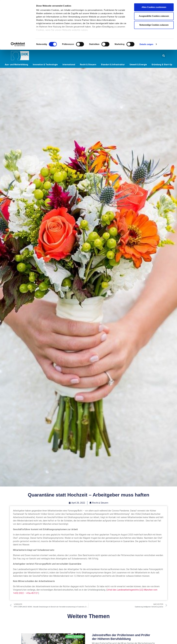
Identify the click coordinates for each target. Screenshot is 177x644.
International (69, 64)
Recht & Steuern (88, 64)
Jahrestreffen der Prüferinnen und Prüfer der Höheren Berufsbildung (121, 636)
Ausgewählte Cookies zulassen (154, 16)
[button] (163, 55)
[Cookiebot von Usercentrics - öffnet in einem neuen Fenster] (18, 44)
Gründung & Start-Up (162, 64)
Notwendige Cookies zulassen (154, 25)
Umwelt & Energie (138, 64)
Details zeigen (146, 44)
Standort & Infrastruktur (113, 64)
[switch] (80, 44)
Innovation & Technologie (45, 64)
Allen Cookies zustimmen (154, 7)
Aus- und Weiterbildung (16, 64)
